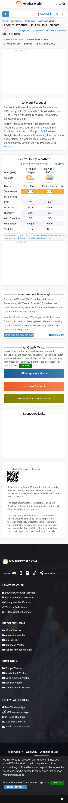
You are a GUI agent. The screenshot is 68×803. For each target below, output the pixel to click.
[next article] (63, 14)
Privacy (32, 752)
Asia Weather (12, 640)
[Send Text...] (20, 573)
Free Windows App (14, 707)
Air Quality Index (35, 373)
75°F (18, 712)
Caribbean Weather (15, 645)
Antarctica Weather (15, 635)
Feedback (38, 31)
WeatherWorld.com (22, 561)
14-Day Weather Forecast (17, 612)
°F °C (59, 163)
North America (16, 21)
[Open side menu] (3, 3)
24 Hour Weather (12, 39)
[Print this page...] (27, 573)
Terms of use (50, 752)
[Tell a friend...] (14, 573)
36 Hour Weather (37, 39)
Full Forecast (48, 131)
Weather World (32, 3)
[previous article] (57, 14)
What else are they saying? (19, 335)
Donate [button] (25, 366)
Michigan (43, 21)
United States (31, 21)
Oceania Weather (14, 682)
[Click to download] (13, 476)
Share (26, 31)
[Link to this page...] (35, 573)
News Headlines (45, 43)
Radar (28, 43)
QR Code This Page (14, 717)
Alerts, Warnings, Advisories (19, 597)
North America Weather (17, 678)
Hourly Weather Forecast (18, 602)
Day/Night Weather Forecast (19, 592)
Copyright (16, 752)
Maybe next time (15, 787)
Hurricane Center (33, 386)
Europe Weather (13, 668)
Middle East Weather (16, 673)
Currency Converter (15, 721)
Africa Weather (13, 630)
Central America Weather (18, 649)
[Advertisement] (34, 71)
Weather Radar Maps (16, 607)
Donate (57, 783)
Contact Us (58, 335)
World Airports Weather (18, 726)
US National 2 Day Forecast (33, 398)
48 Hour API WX (11, 43)
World (5, 21)
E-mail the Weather (57, 31)
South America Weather (17, 687)
